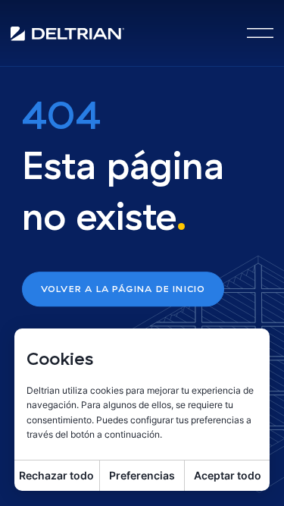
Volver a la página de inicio (123, 288)
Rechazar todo (56, 475)
